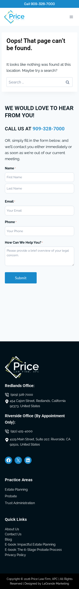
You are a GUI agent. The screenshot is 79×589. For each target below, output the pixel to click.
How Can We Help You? (24, 242)
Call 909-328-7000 (39, 4)
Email (10, 201)
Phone (10, 222)
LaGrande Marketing (55, 583)
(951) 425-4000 (22, 431)
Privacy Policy (15, 555)
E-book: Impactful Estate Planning (30, 544)
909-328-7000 (49, 129)
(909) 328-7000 (22, 394)
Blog (8, 539)
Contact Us (13, 534)
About (9, 529)
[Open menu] (71, 17)
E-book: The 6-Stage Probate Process (33, 550)
